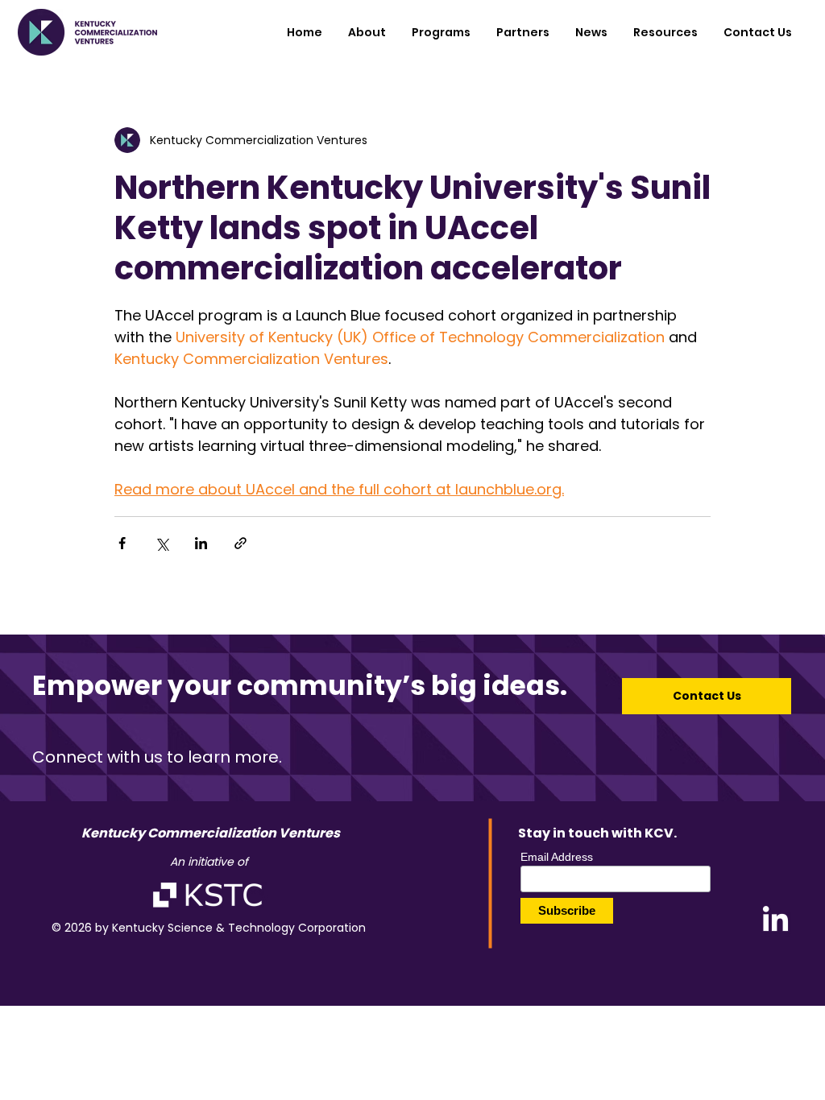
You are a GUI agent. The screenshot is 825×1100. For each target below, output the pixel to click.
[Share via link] (240, 543)
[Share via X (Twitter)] (161, 543)
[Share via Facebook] (122, 543)
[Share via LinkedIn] (201, 543)
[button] (441, 32)
